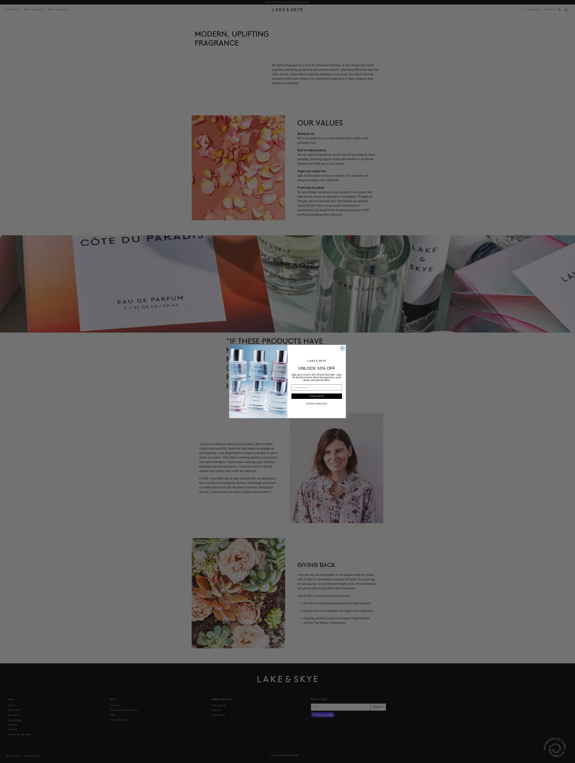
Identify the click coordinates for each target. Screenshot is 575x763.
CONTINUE (317, 396)
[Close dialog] (342, 348)
